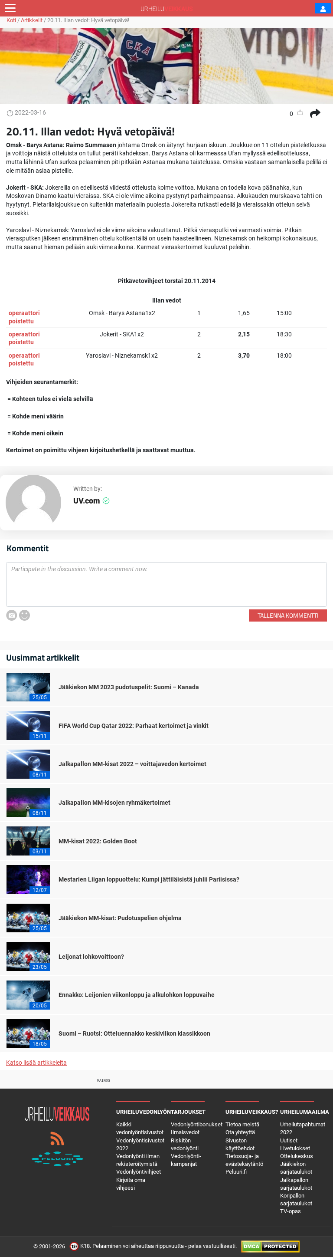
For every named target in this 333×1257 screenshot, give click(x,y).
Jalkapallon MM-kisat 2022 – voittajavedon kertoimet (132, 763)
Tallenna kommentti (288, 615)
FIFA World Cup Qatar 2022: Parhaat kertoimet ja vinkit (134, 725)
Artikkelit (31, 20)
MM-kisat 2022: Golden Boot (98, 841)
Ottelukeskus (296, 1156)
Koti (11, 20)
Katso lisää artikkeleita (36, 1062)
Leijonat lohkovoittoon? (91, 956)
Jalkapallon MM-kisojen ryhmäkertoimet (114, 802)
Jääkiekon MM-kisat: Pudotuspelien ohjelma (120, 918)
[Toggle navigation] (10, 8)
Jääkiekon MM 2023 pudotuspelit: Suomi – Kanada (129, 687)
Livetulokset (295, 1148)
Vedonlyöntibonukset (196, 1124)
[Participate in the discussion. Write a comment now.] (166, 584)
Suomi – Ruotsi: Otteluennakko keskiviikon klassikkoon (134, 1033)
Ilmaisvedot (185, 1132)
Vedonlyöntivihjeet (138, 1171)
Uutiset (288, 1140)
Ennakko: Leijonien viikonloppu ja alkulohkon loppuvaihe (137, 994)
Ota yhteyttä (240, 1132)
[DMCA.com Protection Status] (270, 1246)
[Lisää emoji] (24, 615)
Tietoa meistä (242, 1124)
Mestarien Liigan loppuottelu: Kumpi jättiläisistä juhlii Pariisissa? (149, 879)
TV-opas (290, 1211)
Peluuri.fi (236, 1171)
